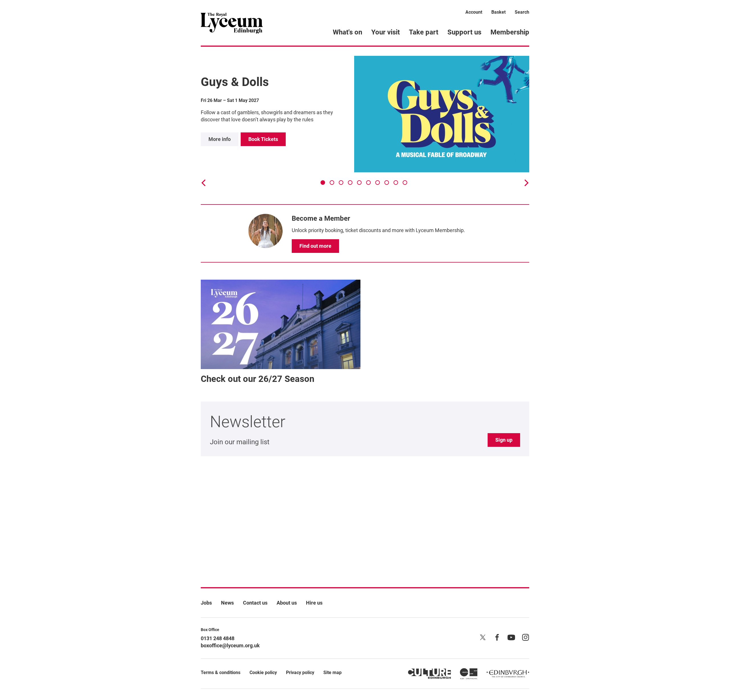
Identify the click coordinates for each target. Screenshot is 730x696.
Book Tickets (263, 139)
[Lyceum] (232, 22)
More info (219, 139)
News (227, 603)
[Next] (525, 182)
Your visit (385, 32)
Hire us (314, 603)
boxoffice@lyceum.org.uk (230, 645)
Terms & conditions (220, 672)
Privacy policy (300, 672)
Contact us (255, 603)
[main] (365, 308)
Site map (332, 672)
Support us (464, 32)
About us (287, 603)
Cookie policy (263, 672)
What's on (347, 32)
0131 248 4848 (217, 638)
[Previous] (204, 182)
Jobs (206, 603)
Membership (509, 32)
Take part (423, 32)
